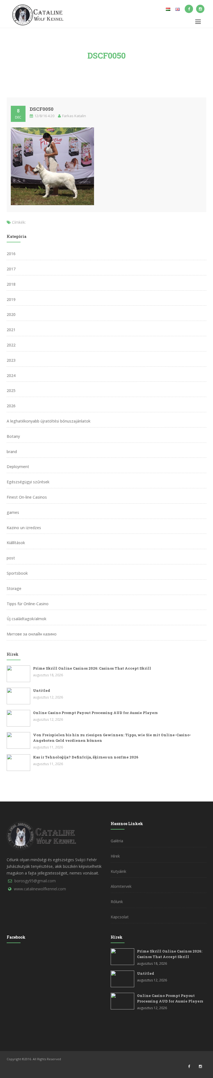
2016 (11, 253)
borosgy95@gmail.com (35, 880)
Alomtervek (121, 886)
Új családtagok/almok (26, 618)
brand (12, 451)
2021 (11, 329)
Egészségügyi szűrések (28, 481)
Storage (14, 588)
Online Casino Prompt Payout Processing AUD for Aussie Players (95, 712)
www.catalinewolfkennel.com (40, 888)
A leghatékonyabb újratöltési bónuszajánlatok (48, 421)
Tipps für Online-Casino (28, 603)
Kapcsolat (120, 916)
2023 (11, 360)
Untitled (41, 690)
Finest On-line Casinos (27, 497)
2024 (11, 375)
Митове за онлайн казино (32, 634)
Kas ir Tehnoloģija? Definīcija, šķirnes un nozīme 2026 (85, 757)
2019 (11, 299)
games (13, 512)
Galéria (117, 840)
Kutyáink (118, 871)
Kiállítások (16, 542)
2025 (11, 390)
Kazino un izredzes (24, 527)
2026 (11, 405)
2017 (11, 269)
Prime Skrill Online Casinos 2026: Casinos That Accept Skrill (92, 668)
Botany (13, 436)
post (11, 558)
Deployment (18, 466)
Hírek (115, 856)
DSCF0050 (42, 109)
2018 (11, 284)
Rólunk (117, 901)
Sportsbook (17, 573)
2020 (11, 314)
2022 (11, 345)
